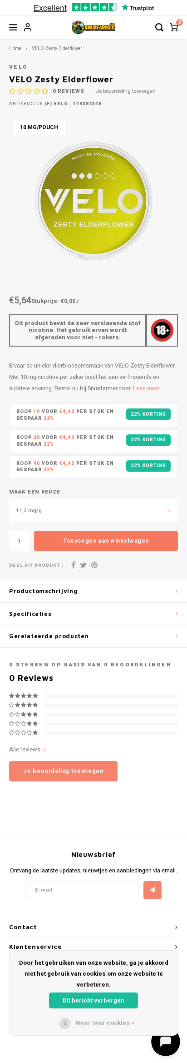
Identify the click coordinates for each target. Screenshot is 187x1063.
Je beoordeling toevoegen (126, 91)
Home (15, 48)
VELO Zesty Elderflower (57, 48)
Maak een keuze (34, 492)
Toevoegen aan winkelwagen (106, 540)
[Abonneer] (152, 890)
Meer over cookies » (104, 1022)
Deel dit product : (36, 566)
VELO (18, 67)
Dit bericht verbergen (93, 1000)
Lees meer (146, 388)
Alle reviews (24, 750)
